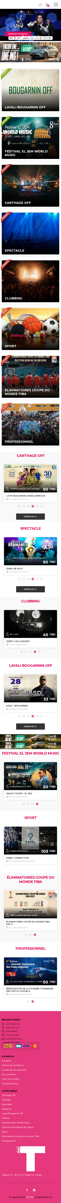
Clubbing (6, 1109)
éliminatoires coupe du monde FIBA (20, 1136)
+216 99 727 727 (12, 1028)
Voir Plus (29, 516)
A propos (6, 1060)
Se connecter (9, 1074)
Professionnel (9, 1141)
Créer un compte (11, 1079)
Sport (4, 1131)
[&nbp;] (56, 5)
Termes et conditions (13, 1065)
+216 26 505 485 (12, 1035)
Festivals (6, 1099)
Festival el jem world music (16, 1122)
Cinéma (6, 1118)
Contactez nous (10, 1083)
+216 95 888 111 (11, 1031)
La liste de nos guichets (14, 1070)
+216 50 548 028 (12, 1024)
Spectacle (7, 1104)
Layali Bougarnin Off (12, 1113)
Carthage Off (8, 1095)
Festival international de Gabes (17, 1127)
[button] (19, 506)
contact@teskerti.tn (14, 1039)
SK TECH (30, 1197)
